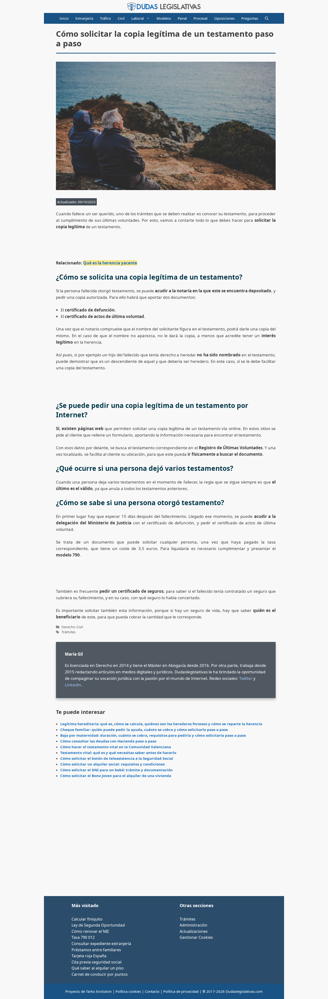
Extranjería (84, 18)
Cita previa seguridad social (96, 962)
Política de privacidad (181, 991)
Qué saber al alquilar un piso (98, 968)
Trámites (68, 632)
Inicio (64, 18)
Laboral (137, 18)
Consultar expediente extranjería (101, 943)
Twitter (245, 678)
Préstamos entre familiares (96, 949)
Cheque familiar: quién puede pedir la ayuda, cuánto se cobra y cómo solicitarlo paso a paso (144, 729)
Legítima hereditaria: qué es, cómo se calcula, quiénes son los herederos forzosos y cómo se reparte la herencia (161, 723)
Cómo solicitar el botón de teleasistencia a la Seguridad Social (116, 758)
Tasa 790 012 (83, 937)
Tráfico (105, 18)
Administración (193, 925)
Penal (182, 18)
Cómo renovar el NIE (90, 931)
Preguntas (249, 18)
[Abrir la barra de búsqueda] (266, 18)
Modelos (164, 18)
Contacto (152, 991)
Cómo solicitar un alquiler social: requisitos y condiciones (112, 764)
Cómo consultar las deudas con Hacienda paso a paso (108, 741)
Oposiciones (224, 18)
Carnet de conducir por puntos (100, 974)
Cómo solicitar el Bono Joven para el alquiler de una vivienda (115, 775)
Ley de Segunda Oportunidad (98, 925)
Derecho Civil (72, 627)
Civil (121, 18)
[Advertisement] (166, 839)
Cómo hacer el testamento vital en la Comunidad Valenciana (115, 746)
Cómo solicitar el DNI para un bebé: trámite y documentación (116, 769)
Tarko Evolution (99, 991)
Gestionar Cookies (196, 937)
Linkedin (73, 685)
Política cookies (128, 991)
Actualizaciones (194, 931)
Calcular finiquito (87, 919)
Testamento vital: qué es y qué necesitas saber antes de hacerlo (118, 752)
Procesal (200, 18)
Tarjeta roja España (89, 955)
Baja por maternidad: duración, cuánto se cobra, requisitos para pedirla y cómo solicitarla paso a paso (153, 735)
